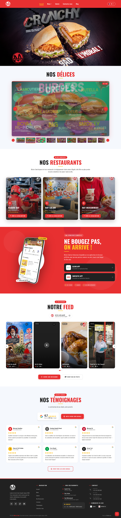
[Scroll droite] (107, 140)
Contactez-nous (67, 4)
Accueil (41, 4)
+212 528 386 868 (97, 490)
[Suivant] (106, 109)
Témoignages (39, 505)
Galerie (57, 4)
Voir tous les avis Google (61, 469)
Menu (37, 492)
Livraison (38, 502)
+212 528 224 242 (97, 495)
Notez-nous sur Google (73, 416)
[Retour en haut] (117, 514)
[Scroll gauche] (13, 140)
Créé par (106, 515)
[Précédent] (15, 109)
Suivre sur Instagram (50, 377)
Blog (77, 4)
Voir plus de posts (73, 377)
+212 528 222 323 (97, 499)
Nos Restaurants (40, 499)
